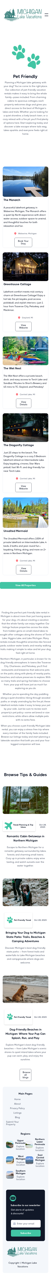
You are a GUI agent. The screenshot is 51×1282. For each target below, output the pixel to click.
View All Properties (25, 585)
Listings (17, 1112)
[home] (24, 14)
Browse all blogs (26, 1075)
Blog (17, 1117)
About (17, 1103)
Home (17, 1099)
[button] (46, 15)
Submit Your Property (12, 1123)
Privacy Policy (17, 1108)
